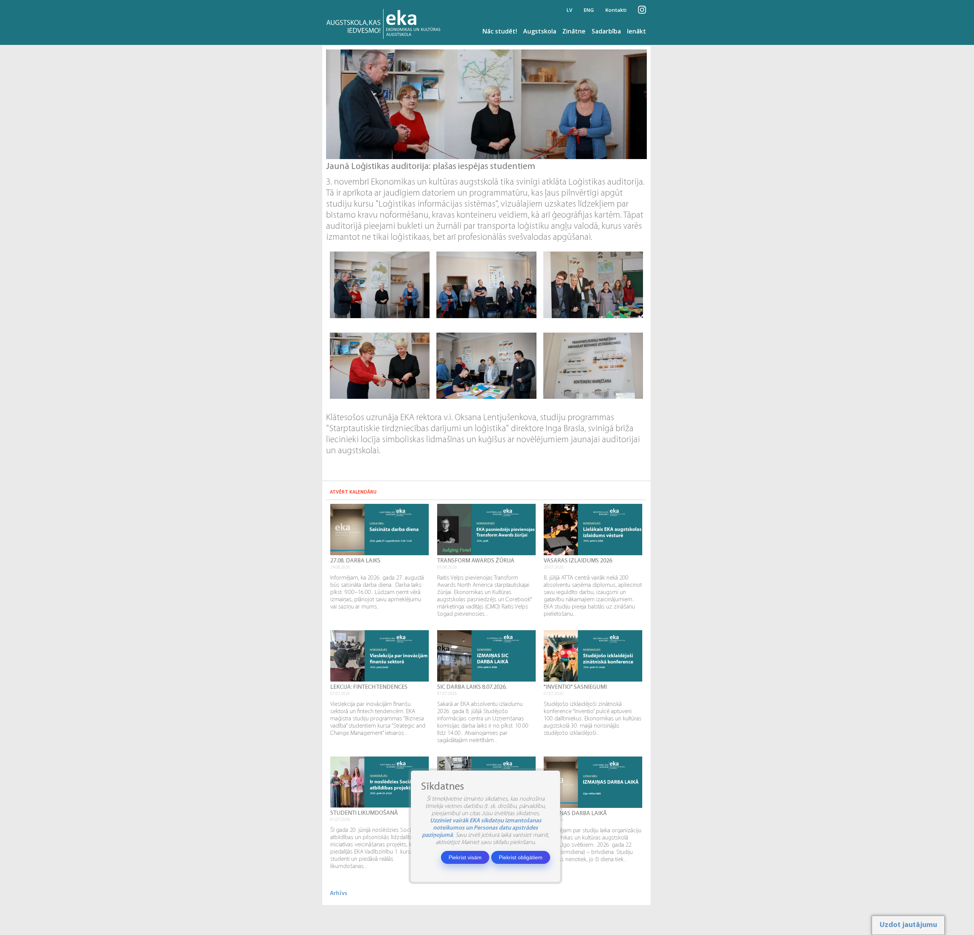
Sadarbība (606, 31)
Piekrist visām (465, 857)
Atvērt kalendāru (353, 492)
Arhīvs (338, 893)
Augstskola (539, 31)
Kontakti (616, 9)
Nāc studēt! (499, 31)
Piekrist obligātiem (521, 857)
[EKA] (385, 22)
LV (569, 9)
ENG (589, 9)
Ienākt (636, 31)
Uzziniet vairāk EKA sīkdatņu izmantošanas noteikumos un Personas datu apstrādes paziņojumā (481, 828)
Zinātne (574, 31)
